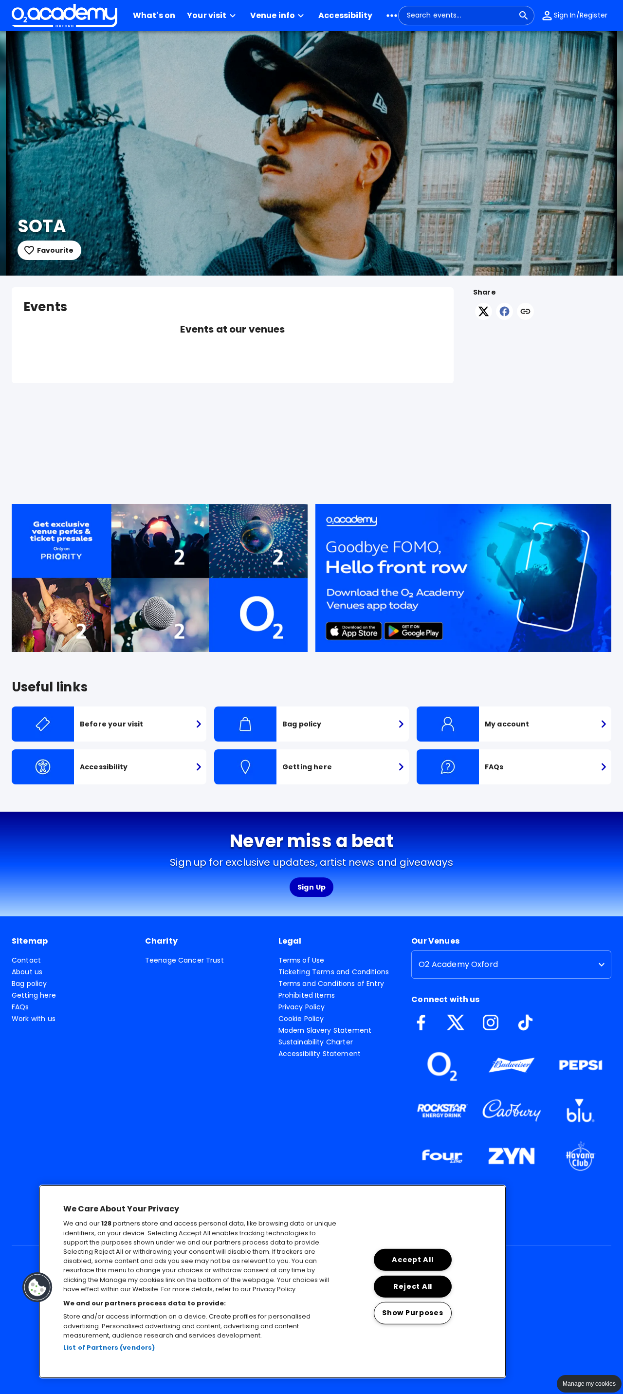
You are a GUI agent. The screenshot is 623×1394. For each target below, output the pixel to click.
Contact (26, 960)
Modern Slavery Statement (325, 1030)
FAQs (20, 1007)
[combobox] (460, 15)
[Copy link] (525, 312)
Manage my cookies (589, 1383)
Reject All (412, 1286)
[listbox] (511, 964)
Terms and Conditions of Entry (331, 983)
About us (27, 972)
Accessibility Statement (319, 1054)
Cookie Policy (301, 1018)
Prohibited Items (306, 995)
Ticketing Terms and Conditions (333, 972)
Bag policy (29, 983)
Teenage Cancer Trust (184, 960)
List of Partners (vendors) (109, 1347)
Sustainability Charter (315, 1042)
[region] (272, 1281)
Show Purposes (412, 1313)
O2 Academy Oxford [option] (458, 964)
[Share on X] (483, 317)
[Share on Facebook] (504, 317)
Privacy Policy (301, 1007)
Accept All (412, 1259)
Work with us (33, 1018)
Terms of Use (301, 960)
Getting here (34, 995)
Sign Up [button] (311, 887)
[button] (212, 15)
